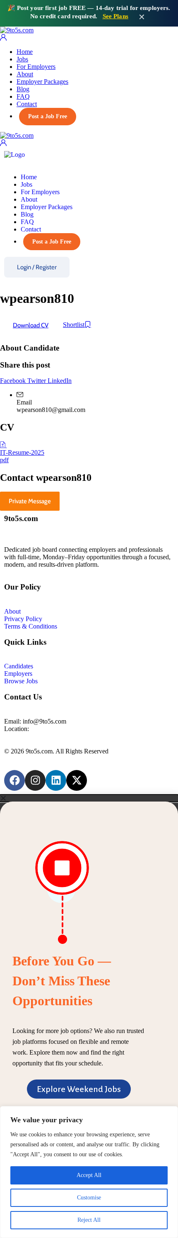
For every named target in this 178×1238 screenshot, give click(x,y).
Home (25, 51)
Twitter (37, 380)
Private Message (30, 501)
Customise (89, 1197)
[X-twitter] (76, 780)
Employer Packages (42, 81)
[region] (89, 1172)
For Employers (36, 66)
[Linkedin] (56, 780)
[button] (89, 798)
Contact (27, 103)
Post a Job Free (47, 116)
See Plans (115, 16)
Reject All (89, 1220)
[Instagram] (35, 780)
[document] (89, 975)
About (25, 74)
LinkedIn (60, 380)
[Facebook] (14, 780)
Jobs (22, 59)
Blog (23, 89)
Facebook (13, 380)
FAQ (23, 96)
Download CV (30, 325)
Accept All (89, 1175)
